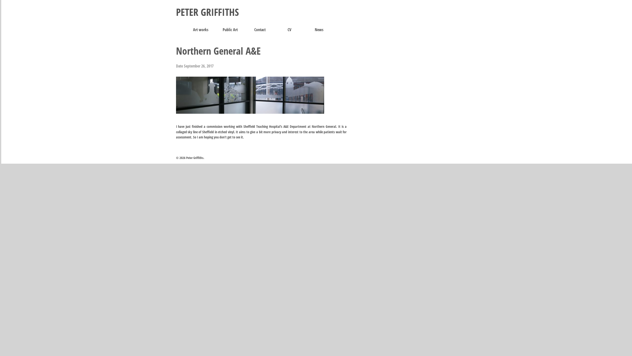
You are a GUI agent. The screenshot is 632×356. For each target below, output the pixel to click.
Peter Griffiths (207, 12)
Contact (260, 29)
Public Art (230, 29)
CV (289, 29)
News (319, 29)
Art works (200, 29)
